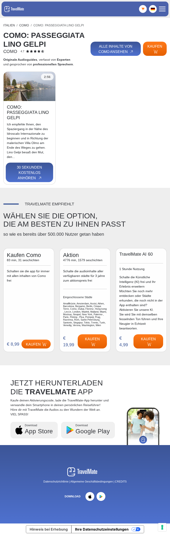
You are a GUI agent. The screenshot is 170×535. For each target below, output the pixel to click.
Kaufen (154, 46)
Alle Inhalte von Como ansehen (115, 49)
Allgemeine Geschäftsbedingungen (92, 481)
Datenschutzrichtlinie (56, 481)
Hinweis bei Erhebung (49, 529)
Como (24, 25)
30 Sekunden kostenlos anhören (29, 172)
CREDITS (121, 481)
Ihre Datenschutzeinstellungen (102, 529)
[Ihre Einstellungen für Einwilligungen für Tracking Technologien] (162, 527)
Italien (9, 25)
